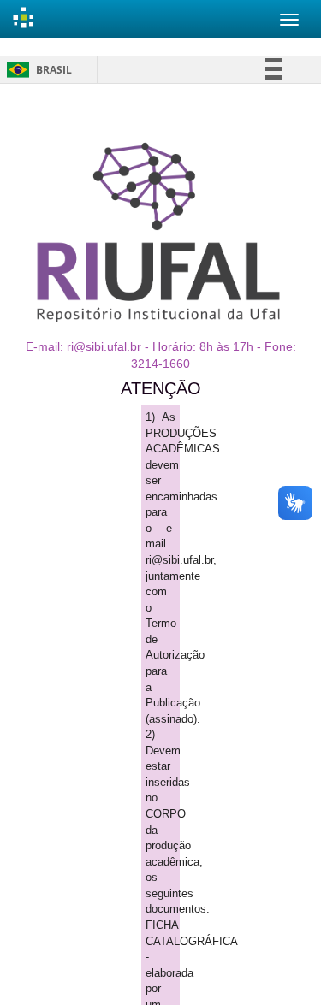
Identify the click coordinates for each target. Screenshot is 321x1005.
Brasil (36, 69)
